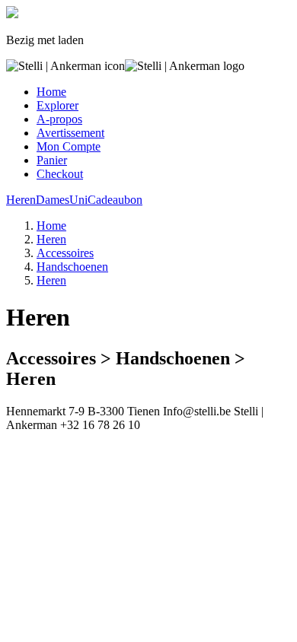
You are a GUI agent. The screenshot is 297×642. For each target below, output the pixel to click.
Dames (52, 199)
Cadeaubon (115, 199)
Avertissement (70, 132)
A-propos (59, 119)
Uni (78, 199)
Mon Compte (69, 146)
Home (51, 91)
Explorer (57, 105)
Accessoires (65, 252)
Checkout (60, 173)
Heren (21, 199)
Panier (52, 160)
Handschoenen (72, 266)
